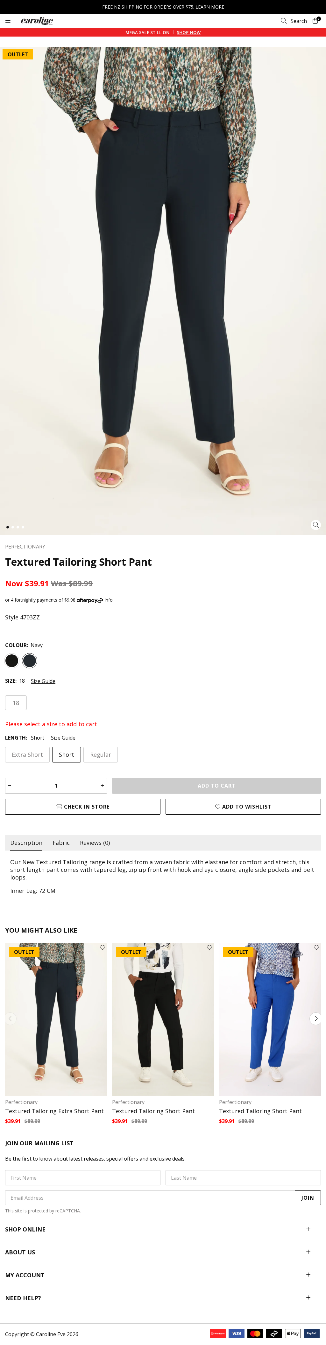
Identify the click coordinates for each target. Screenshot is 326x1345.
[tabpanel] (163, 876)
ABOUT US (20, 1252)
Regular (100, 754)
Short (66, 754)
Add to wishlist (246, 806)
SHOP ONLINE (25, 1229)
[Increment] (102, 786)
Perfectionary (21, 1102)
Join (307, 1197)
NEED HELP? (23, 1298)
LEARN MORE (209, 7)
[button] (7, 527)
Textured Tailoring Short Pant (153, 1111)
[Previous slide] (10, 1018)
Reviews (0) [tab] (95, 842)
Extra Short (27, 754)
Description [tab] (26, 842)
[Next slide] (315, 1018)
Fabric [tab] (61, 842)
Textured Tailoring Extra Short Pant (54, 1111)
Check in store (86, 806)
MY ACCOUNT (25, 1275)
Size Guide (43, 681)
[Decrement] (9, 786)
